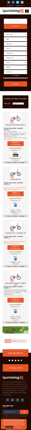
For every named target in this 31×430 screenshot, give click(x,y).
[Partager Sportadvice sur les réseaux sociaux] (22, 2)
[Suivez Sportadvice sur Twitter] (17, 2)
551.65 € (15, 194)
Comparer (15, 84)
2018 (17, 190)
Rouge (9, 139)
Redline (9, 138)
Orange (13, 190)
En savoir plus (18, 427)
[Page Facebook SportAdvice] (7, 400)
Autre (5, 139)
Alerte (15, 162)
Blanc (21, 296)
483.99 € (15, 143)
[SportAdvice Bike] (13, 11)
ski (3, 386)
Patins (20, 138)
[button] (15, 34)
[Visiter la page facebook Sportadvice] (13, 2)
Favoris (9, 162)
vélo (24, 384)
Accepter (9, 427)
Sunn (8, 188)
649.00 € (15, 247)
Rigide (24, 138)
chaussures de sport (14, 386)
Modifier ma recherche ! (18, 341)
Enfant (13, 138)
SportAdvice (6, 382)
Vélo (5, 138)
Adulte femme (14, 188)
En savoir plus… (17, 418)
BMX (17, 138)
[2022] (15, 74)
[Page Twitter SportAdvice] (12, 400)
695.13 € (15, 300)
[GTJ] (15, 329)
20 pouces (16, 296)
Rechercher (15, 26)
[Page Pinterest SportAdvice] (22, 400)
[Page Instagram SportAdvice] (17, 400)
